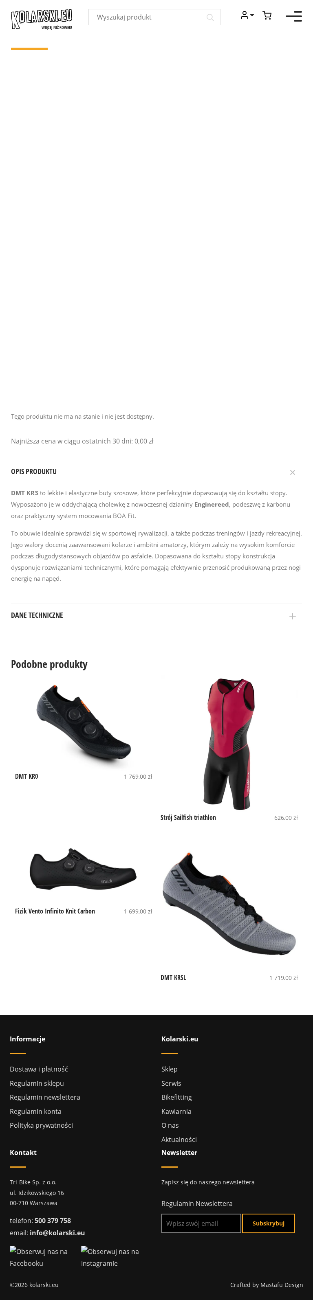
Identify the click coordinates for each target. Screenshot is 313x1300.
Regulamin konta (36, 1111)
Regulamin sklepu (37, 1083)
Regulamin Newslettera (197, 1203)
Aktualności (179, 1139)
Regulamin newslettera (45, 1097)
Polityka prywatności (41, 1125)
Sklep (169, 1069)
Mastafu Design (281, 1285)
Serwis (171, 1083)
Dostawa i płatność (39, 1069)
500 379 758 (53, 1220)
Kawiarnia (176, 1111)
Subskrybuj (268, 1223)
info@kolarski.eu (57, 1232)
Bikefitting (176, 1097)
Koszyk (266, 15)
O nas (170, 1125)
